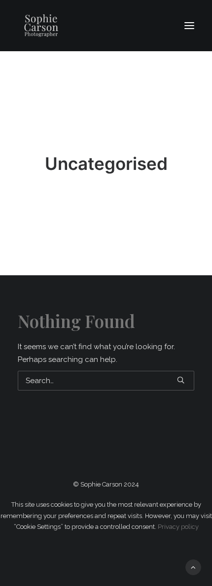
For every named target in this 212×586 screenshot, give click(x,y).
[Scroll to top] (193, 566)
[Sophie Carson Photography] (75, 25)
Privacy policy (178, 526)
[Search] (106, 381)
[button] (189, 25)
